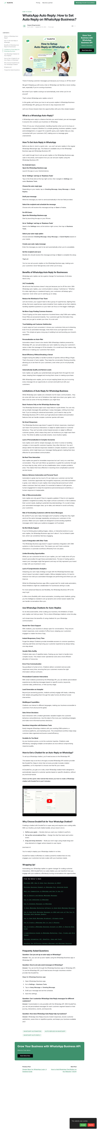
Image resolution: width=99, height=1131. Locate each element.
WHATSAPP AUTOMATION (32, 1031)
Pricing (38, 2)
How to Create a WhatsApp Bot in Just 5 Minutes (41, 922)
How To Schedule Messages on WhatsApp (38, 904)
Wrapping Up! (8, 67)
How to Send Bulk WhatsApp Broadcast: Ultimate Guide (43, 918)
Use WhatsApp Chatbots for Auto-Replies (11, 54)
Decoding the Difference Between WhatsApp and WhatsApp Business (48, 943)
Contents (6, 32)
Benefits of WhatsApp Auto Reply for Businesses (11, 46)
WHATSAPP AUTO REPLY (32, 1035)
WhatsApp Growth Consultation (85, 2)
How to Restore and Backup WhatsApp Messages (40, 895)
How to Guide (27, 11)
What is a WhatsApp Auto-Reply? (11, 37)
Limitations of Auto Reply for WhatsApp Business (12, 50)
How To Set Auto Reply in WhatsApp (11, 41)
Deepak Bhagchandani (33, 25)
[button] (75, 26)
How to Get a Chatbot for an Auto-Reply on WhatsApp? (11, 59)
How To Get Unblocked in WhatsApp (36, 899)
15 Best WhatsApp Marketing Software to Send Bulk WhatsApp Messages (49, 908)
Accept (83, 1125)
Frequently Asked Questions (12, 70)
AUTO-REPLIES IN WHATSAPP (55, 1031)
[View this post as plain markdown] (72, 26)
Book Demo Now (87, 50)
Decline (91, 1125)
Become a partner (47, 2)
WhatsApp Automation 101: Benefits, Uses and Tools (43, 939)
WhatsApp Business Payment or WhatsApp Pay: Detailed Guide (46, 887)
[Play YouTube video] (49, 801)
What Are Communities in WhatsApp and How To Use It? (43, 891)
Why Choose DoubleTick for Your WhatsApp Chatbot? (11, 63)
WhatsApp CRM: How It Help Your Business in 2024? (42, 883)
